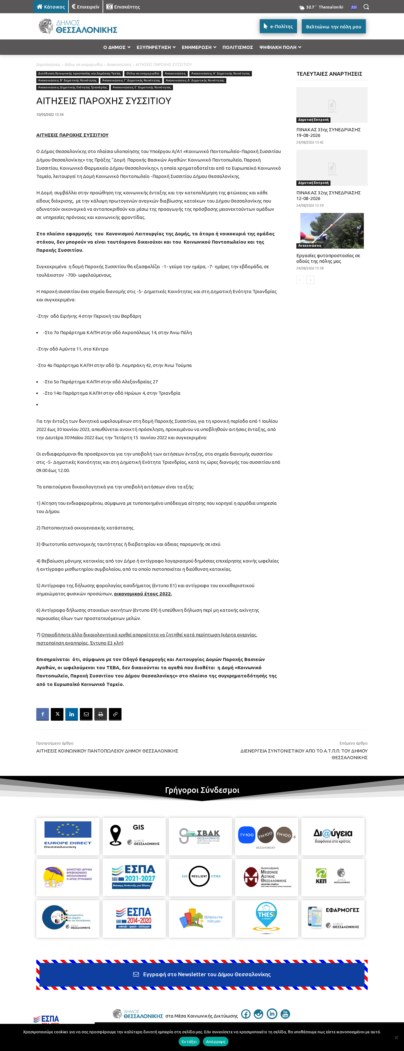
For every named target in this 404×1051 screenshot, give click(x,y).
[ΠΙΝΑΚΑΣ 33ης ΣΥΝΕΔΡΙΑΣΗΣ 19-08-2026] (332, 105)
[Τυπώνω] (100, 714)
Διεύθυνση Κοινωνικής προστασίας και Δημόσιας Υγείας (79, 73)
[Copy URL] (115, 714)
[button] (366, 6)
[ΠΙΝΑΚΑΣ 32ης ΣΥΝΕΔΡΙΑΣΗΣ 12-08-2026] (332, 168)
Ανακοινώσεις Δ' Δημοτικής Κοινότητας (195, 80)
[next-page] (310, 280)
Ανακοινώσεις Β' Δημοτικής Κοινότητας (67, 80)
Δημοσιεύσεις (48, 64)
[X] (57, 714)
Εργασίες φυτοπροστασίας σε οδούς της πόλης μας (328, 258)
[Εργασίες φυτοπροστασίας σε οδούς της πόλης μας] (332, 231)
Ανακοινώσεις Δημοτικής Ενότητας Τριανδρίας (72, 87)
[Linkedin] (71, 714)
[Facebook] (42, 714)
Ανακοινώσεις (119, 64)
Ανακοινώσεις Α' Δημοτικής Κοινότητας (220, 73)
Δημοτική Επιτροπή (313, 119)
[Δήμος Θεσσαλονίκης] (84, 26)
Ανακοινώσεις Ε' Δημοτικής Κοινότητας (142, 87)
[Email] (86, 714)
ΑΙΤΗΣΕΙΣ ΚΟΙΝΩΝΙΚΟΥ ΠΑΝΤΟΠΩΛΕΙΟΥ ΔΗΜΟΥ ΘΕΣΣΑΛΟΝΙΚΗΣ (107, 750)
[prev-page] (300, 280)
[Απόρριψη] (396, 1037)
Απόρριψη (215, 1041)
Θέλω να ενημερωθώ (84, 64)
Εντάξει (189, 1041)
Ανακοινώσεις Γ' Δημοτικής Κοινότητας (131, 80)
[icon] (246, 1016)
